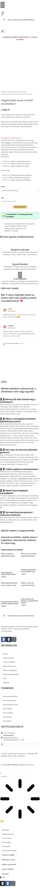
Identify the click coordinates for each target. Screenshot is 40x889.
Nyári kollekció (7, 709)
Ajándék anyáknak (8, 834)
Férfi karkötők (7, 717)
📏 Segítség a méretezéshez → (11, 138)
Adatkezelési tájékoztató (11, 674)
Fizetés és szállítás (9, 662)
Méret (3, 186)
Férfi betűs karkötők (9, 700)
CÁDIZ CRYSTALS (13, 765)
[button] (20, 400)
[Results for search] (20, 799)
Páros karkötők (8, 713)
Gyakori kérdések (8, 658)
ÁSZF (4, 678)
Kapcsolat (6, 682)
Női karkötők (12, 92)
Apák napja (5, 830)
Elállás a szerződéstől (10, 670)
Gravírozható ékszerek (10, 696)
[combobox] (12, 776)
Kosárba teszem (20, 207)
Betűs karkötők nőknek (10, 704)
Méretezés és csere (25, 478)
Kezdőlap (4, 92)
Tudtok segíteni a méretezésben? (22, 469)
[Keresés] (2, 821)
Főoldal (5, 654)
